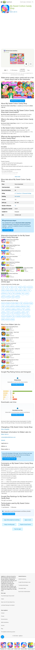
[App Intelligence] (2, 636)
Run (7, 287)
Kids (21, 303)
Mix (27, 313)
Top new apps (17, 529)
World (23, 313)
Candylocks (17, 313)
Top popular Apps (22, 588)
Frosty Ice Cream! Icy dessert (12, 337)
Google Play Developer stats (24, 582)
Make (25, 290)
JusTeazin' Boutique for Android (7, 605)
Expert (20, 287)
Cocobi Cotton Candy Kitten (12, 273)
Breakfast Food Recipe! (11, 343)
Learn (8, 313)
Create (31, 303)
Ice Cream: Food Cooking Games (13, 354)
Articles (2, 625)
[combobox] (26, 2)
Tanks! (2, 599)
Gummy (3, 316)
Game (27, 293)
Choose (12, 319)
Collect (3, 319)
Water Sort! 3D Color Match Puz (8, 602)
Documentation (4, 619)
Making (13, 309)
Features (19, 309)
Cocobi (12, 303)
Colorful (3, 313)
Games (3, 303)
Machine (17, 296)
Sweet (20, 290)
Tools (12, 313)
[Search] (33, 2)
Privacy (2, 616)
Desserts (13, 306)
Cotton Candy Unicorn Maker (27, 267)
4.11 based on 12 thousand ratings (23, 193)
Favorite (24, 316)
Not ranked (17, 196)
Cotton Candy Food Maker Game (13, 245)
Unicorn (7, 319)
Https (28, 306)
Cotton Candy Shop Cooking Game (13, 251)
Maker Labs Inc (14, 324)
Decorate (26, 303)
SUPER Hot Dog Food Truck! (12, 365)
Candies (8, 303)
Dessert (3, 296)
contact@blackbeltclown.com (8, 437)
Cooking (8, 296)
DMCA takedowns (5, 622)
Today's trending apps (9, 524)
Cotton (11, 290)
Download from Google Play (18, 100)
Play (23, 293)
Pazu (14, 316)
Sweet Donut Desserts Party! (12, 359)
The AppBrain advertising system (8, 631)
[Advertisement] (17, 30)
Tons (14, 293)
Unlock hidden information (17, 384)
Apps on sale (28, 520)
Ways (25, 287)
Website (3, 440)
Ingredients (8, 309)
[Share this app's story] (26, 64)
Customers (4, 293)
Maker (17, 303)
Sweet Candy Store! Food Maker (13, 262)
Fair (16, 287)
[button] (17, 443)
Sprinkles (19, 316)
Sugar (13, 296)
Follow (28, 316)
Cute (24, 309)
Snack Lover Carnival (10, 267)
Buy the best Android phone (24, 591)
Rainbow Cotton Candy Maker (12, 239)
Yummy (7, 306)
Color (3, 306)
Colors (3, 290)
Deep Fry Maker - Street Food (12, 332)
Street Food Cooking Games (12, 326)
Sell (3, 287)
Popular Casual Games (25, 524)
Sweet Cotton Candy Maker (12, 256)
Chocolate (9, 316)
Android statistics (22, 579)
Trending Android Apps (23, 585)
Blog (2, 628)
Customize (30, 287)
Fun (29, 290)
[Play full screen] (30, 64)
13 (15, 205)
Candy (7, 290)
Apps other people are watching (11, 520)
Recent (28, 309)
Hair (3, 309)
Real (12, 287)
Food (9, 293)
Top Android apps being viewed (7, 595)
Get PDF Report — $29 (8, 230)
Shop (16, 290)
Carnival (18, 293)
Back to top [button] (31, 637)
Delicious (23, 306)
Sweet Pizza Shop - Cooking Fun (13, 348)
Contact (2, 613)
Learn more (9, 227)
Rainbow (18, 306)
